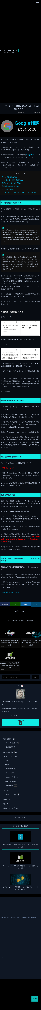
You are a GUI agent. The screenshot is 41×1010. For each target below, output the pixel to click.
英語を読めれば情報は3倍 (10, 186)
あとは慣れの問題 (8, 189)
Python (10, 773)
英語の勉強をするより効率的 (11, 183)
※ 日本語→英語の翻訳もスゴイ (14, 180)
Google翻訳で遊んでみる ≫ (10, 592)
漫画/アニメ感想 (12, 794)
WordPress (11, 785)
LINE (15, 604)
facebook (5, 604)
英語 (5, 804)
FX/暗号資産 (8, 739)
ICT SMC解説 (12, 743)
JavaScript (10, 768)
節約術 (2, 646)
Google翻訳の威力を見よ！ (10, 177)
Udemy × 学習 (12, 777)
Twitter (26, 604)
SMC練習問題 (11, 747)
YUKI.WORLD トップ (6, 917)
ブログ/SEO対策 (10, 752)
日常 (6, 791)
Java (9, 764)
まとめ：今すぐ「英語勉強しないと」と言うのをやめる (20, 192)
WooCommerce (12, 781)
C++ (8, 760)
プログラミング (20, 112)
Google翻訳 (30, 155)
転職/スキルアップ (10, 808)
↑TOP (35, 998)
